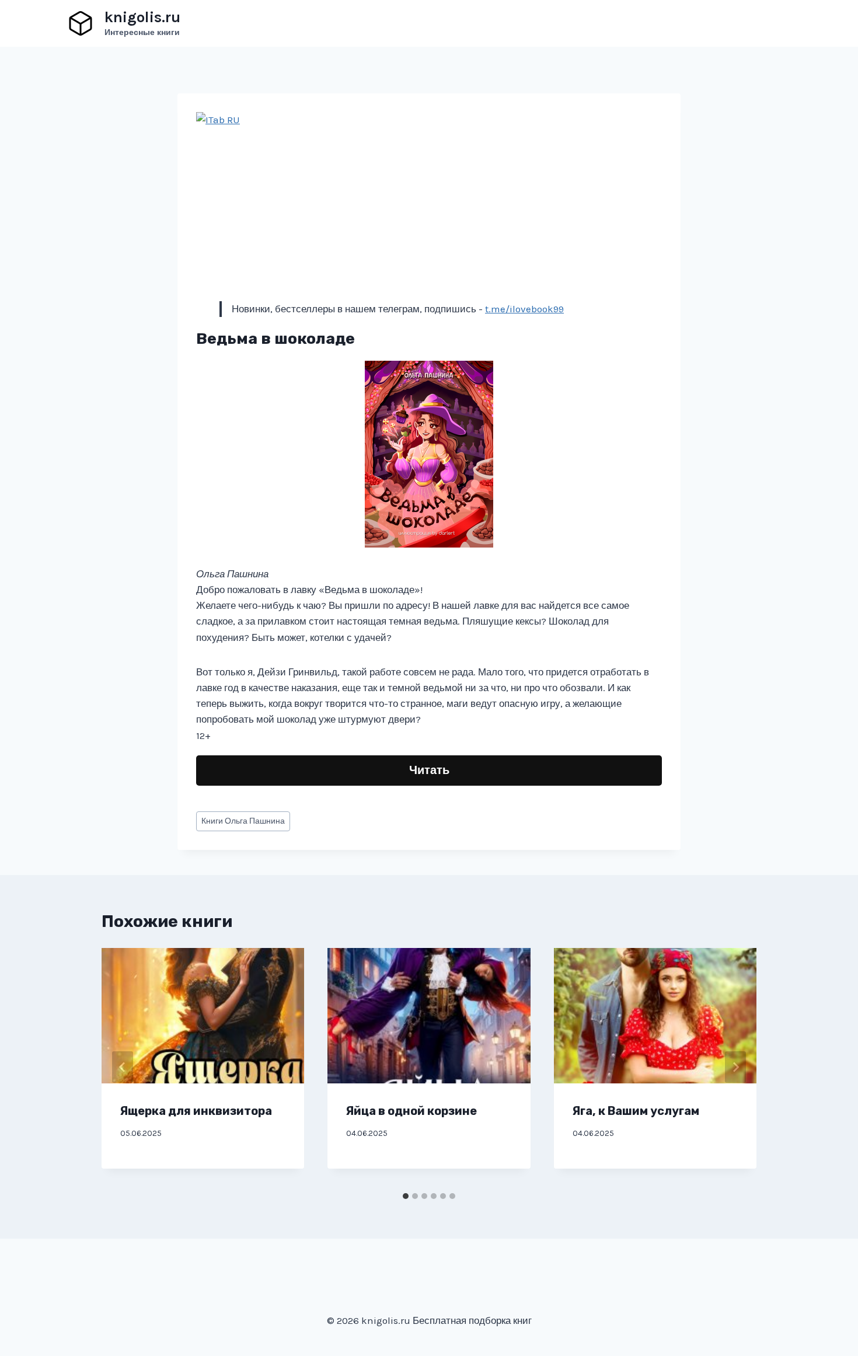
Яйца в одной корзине (411, 1111)
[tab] (406, 1196)
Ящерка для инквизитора (196, 1111)
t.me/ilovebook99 (524, 309)
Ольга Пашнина (243, 821)
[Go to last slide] (122, 1067)
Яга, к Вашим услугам (636, 1111)
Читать (429, 770)
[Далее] (735, 1067)
